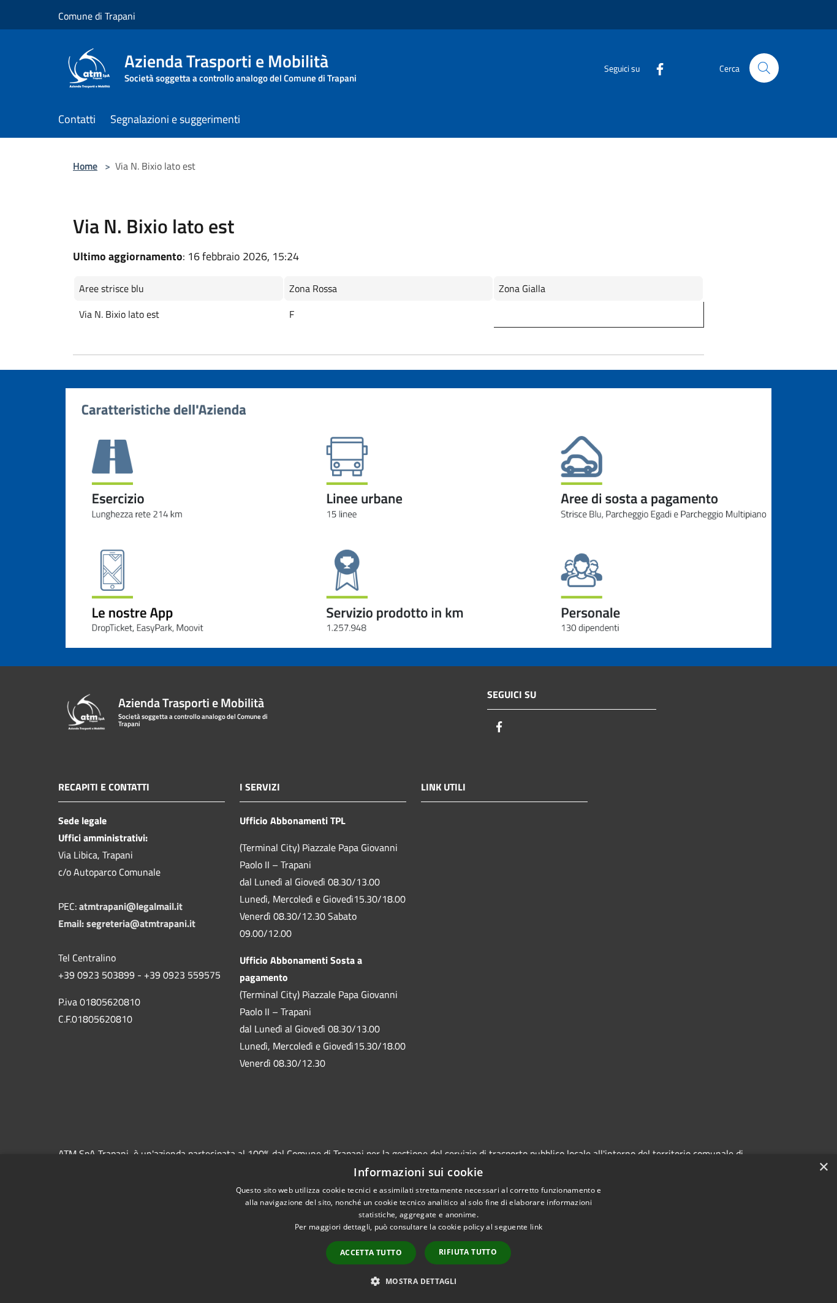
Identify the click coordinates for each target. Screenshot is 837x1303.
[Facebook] (655, 67)
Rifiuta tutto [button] (468, 1252)
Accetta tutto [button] (371, 1252)
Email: (72, 923)
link (536, 1227)
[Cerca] (764, 68)
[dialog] (418, 1228)
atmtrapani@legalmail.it (131, 906)
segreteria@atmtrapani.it (140, 923)
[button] (418, 1281)
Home (85, 166)
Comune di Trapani (96, 16)
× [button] (823, 1167)
